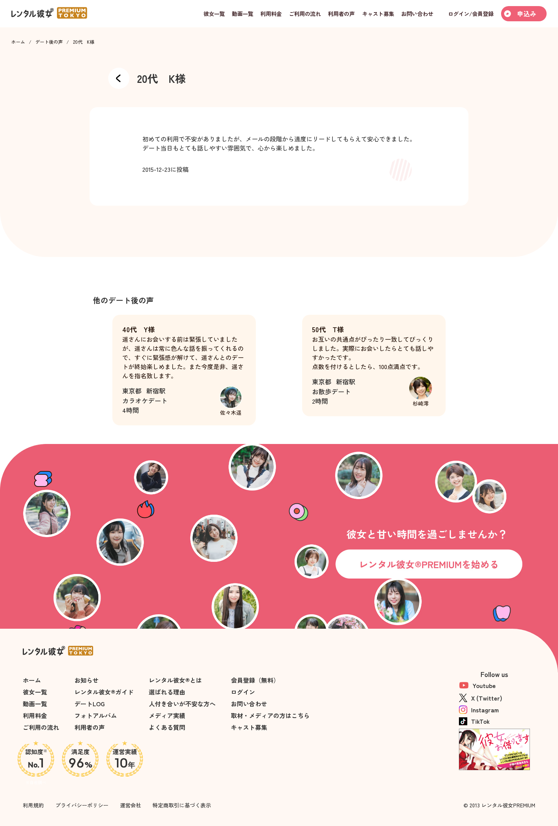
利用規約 (33, 805)
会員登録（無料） (255, 680)
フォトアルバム (95, 715)
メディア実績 (167, 715)
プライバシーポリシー (82, 805)
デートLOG (89, 703)
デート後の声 (49, 42)
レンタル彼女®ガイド (104, 691)
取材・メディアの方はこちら (270, 715)
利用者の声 (89, 727)
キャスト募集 (249, 727)
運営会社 (130, 805)
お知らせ (86, 680)
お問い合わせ (249, 703)
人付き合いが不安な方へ (182, 703)
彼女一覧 (35, 691)
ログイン (243, 691)
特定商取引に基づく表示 (182, 805)
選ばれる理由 (167, 691)
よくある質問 (167, 727)
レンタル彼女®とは (175, 680)
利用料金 (35, 715)
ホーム (18, 42)
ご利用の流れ (41, 727)
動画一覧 (35, 703)
